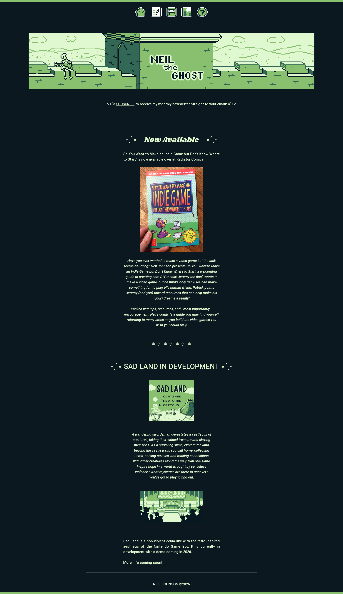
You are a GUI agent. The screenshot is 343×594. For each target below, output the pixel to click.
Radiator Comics (190, 159)
